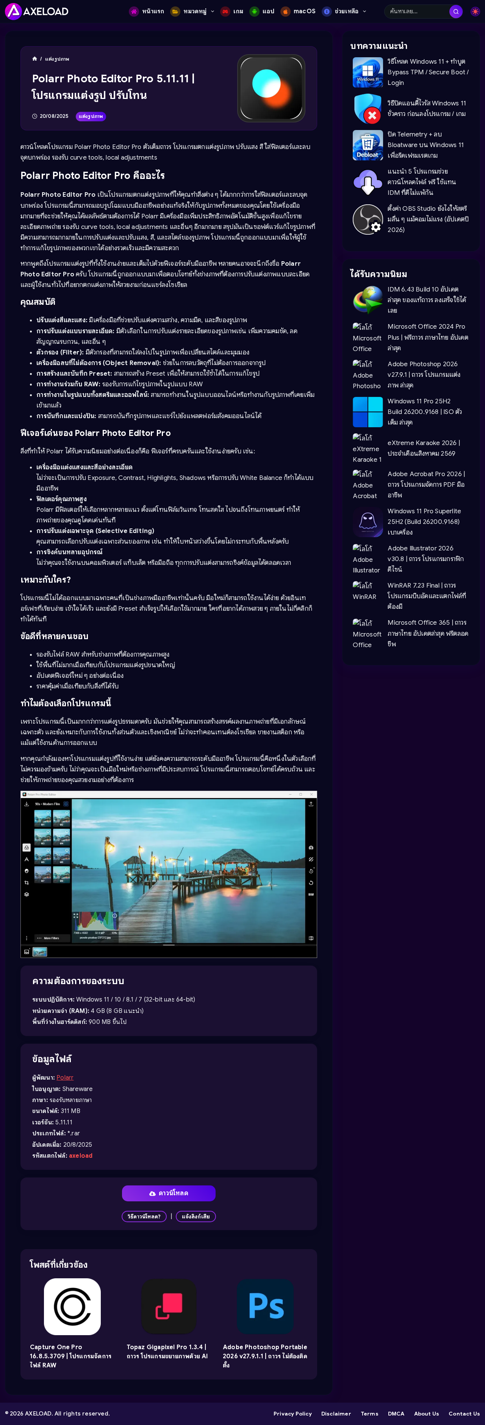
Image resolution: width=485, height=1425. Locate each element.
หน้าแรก (153, 11)
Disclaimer (336, 1413)
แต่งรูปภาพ (91, 116)
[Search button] (456, 11)
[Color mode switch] (475, 11)
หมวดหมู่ (195, 11)
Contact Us (464, 1413)
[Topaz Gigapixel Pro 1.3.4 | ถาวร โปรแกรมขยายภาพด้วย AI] (168, 1306)
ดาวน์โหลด (173, 1193)
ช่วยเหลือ (346, 11)
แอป (268, 11)
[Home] (34, 58)
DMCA (396, 1413)
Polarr (65, 1078)
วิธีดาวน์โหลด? (144, 1216)
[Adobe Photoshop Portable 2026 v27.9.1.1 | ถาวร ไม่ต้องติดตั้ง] (265, 1306)
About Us (427, 1413)
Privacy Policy (293, 1413)
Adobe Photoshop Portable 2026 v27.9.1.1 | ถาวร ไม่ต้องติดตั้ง (265, 1356)
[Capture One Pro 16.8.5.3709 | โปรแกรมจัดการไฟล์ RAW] (72, 1306)
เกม (238, 11)
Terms (370, 1413)
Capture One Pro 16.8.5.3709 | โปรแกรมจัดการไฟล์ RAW (70, 1356)
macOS (305, 11)
